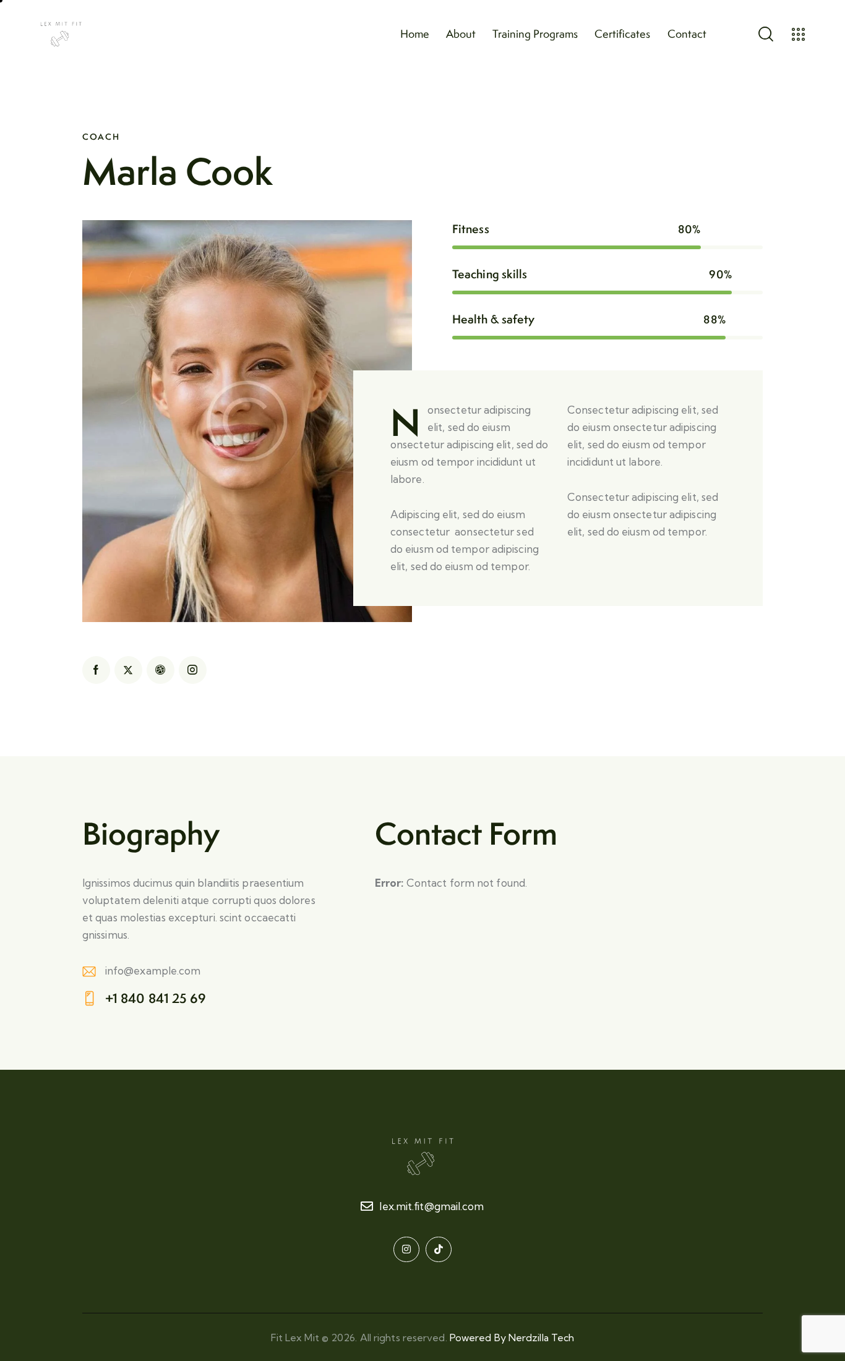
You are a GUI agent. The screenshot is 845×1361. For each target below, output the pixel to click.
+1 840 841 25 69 (156, 998)
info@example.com (153, 970)
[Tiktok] (439, 1250)
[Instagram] (406, 1250)
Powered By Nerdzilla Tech (512, 1337)
